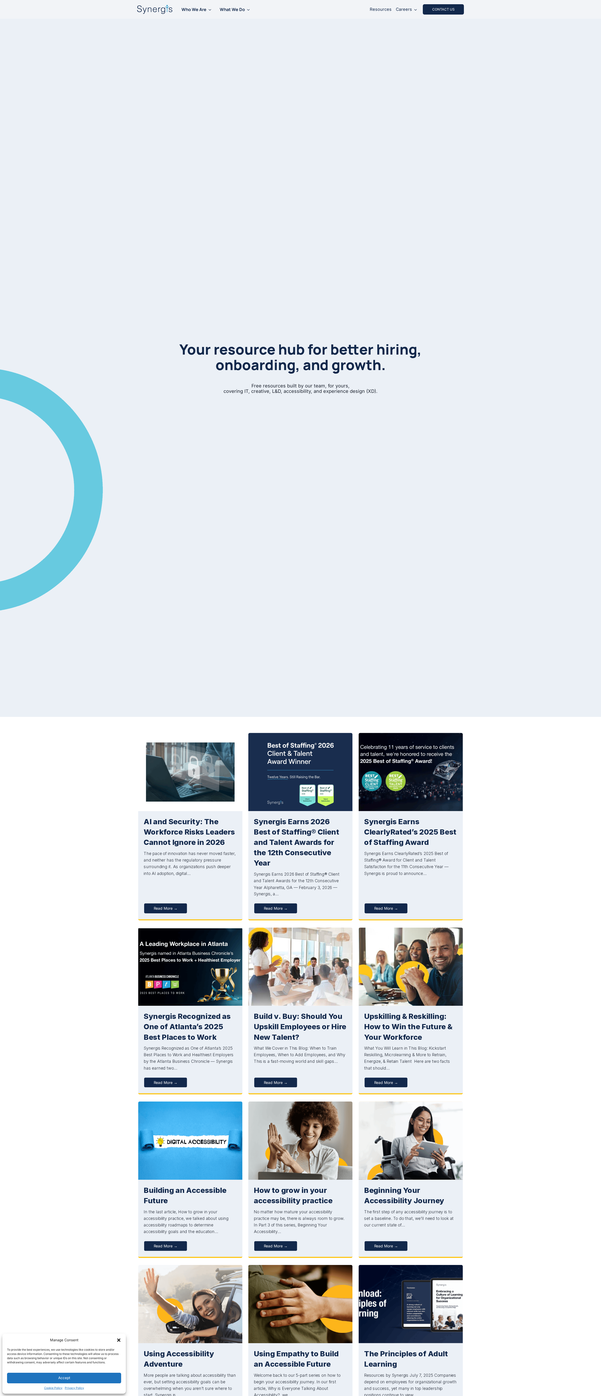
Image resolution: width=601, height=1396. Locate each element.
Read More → (165, 908)
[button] (118, 1340)
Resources (381, 9)
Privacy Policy (74, 1388)
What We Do (232, 9)
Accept (64, 1378)
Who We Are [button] (193, 9)
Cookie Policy (53, 1388)
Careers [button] (404, 9)
